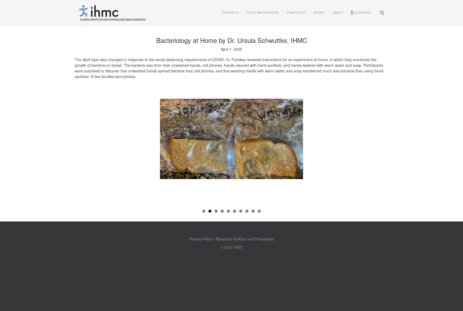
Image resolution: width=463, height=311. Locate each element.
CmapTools (296, 12)
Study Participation (262, 12)
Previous (130, 144)
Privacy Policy (200, 239)
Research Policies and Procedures (245, 239)
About (338, 12)
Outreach (362, 12)
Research (230, 12)
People (319, 12)
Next (332, 144)
